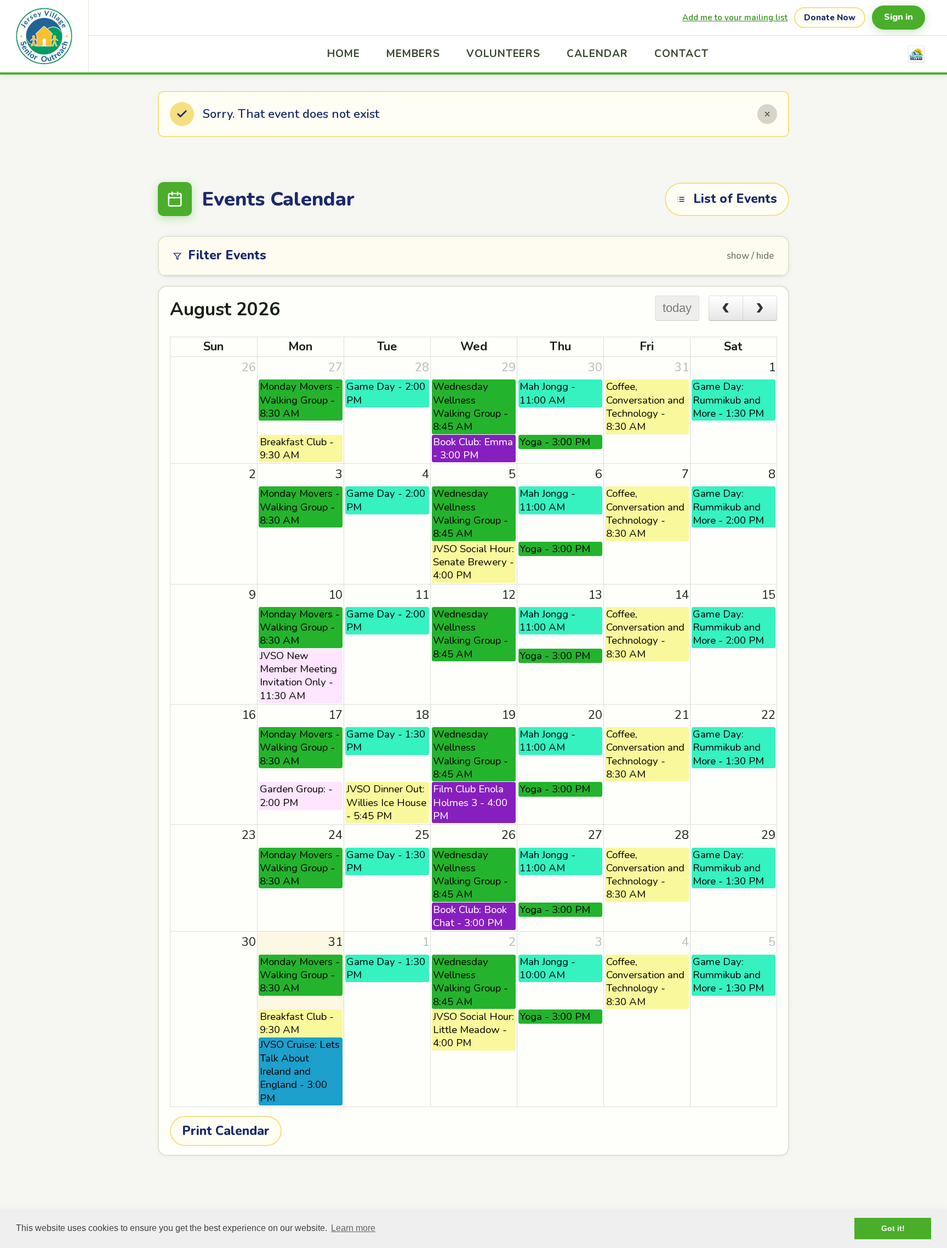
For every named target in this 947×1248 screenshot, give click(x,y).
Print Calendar (226, 1130)
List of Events (735, 198)
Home (343, 54)
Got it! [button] (893, 1228)
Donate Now (829, 17)
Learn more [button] (353, 1228)
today (677, 308)
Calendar (597, 54)
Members (413, 54)
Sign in (898, 17)
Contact (681, 54)
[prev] (726, 308)
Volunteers (503, 54)
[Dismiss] (767, 114)
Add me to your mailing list (735, 17)
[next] (760, 308)
